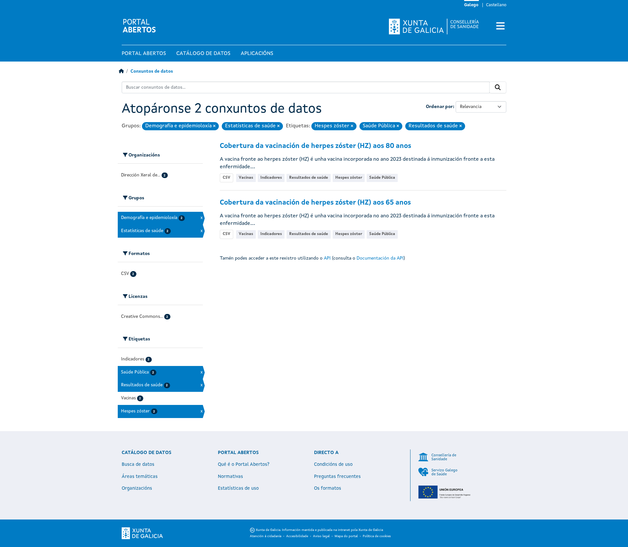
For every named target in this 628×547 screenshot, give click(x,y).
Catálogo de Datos (203, 53)
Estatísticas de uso (238, 488)
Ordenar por (439, 106)
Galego (471, 5)
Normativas (230, 476)
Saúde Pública (382, 178)
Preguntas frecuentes (337, 476)
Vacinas (246, 178)
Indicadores (271, 178)
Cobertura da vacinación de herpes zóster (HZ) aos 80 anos (315, 146)
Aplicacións (257, 53)
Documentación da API (380, 258)
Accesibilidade (297, 536)
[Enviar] (497, 87)
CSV (226, 178)
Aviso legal (321, 536)
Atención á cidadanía (265, 536)
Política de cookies (377, 536)
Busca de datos (138, 464)
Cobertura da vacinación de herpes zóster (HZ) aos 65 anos (315, 202)
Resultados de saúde (308, 178)
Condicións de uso (333, 464)
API (327, 258)
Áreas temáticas (140, 476)
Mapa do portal (346, 536)
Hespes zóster (348, 178)
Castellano (496, 5)
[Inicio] (121, 71)
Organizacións (137, 488)
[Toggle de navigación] (500, 26)
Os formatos (327, 488)
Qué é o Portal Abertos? (244, 464)
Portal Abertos (144, 53)
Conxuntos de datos (152, 71)
